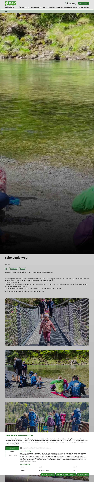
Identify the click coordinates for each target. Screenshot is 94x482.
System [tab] (12, 451)
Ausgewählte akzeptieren (66, 474)
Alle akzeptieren (48, 474)
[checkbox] (54, 448)
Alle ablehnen (83, 474)
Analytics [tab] (12, 448)
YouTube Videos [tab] (12, 455)
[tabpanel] (54, 459)
